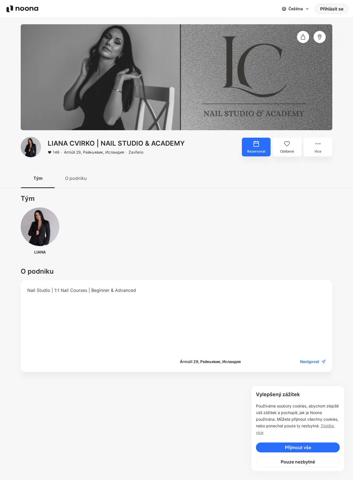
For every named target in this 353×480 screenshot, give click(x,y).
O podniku (76, 178)
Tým (37, 178)
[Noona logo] (22, 9)
